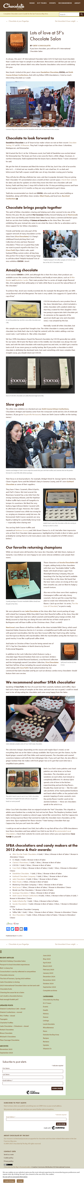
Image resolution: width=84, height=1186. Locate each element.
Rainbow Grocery (22, 530)
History (46, 1013)
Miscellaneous (48, 1027)
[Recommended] (17, 198)
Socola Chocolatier (67, 562)
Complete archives (50, 990)
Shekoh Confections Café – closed (12, 1009)
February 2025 (48, 969)
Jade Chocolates (31, 611)
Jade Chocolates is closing (10, 982)
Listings (46, 1020)
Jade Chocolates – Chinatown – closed (14, 1026)
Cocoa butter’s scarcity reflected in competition (18, 971)
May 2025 (47, 959)
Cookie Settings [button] (9, 1181)
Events (52, 3)
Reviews (46, 1041)
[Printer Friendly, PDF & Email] (12, 923)
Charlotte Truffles (6, 1023)
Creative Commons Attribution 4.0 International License (51, 1167)
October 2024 (48, 983)
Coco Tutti (16, 868)
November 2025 (6, 1049)
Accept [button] (20, 1181)
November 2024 (49, 980)
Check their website (69, 180)
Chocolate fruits (6, 989)
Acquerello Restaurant (32, 414)
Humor (45, 1017)
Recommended (65, 3)
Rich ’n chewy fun (6, 968)
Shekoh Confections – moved (11, 1012)
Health (45, 1010)
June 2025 (47, 955)
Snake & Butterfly (19, 901)
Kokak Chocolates (7, 1029)
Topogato (3, 1019)
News (45, 1031)
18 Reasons (25, 145)
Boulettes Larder (21, 280)
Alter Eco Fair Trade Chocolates (24, 854)
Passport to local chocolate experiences (15, 964)
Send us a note (9, 1154)
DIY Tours (42, 3)
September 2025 (6, 1053)
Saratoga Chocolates (20, 893)
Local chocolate (49, 1024)
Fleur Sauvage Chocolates (9, 1040)
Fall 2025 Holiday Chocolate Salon (13, 961)
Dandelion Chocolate (49, 72)
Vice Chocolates (52, 662)
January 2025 (48, 973)
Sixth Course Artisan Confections (55, 409)
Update (46, 1045)
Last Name (6, 1074)
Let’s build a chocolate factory (11, 996)
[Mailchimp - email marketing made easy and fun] (33, 1094)
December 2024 (49, 976)
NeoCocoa (72, 215)
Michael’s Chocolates (8, 1036)
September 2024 (49, 987)
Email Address (8, 1080)
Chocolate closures (7, 975)
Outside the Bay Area (51, 1034)
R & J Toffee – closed (7, 1016)
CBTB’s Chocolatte (42, 45)
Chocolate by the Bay (51, 1000)
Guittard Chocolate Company (23, 876)
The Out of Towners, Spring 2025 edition (15, 978)
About (77, 3)
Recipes (46, 1038)
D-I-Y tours (47, 1003)
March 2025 (47, 966)
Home (32, 3)
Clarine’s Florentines (20, 862)
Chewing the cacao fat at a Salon (12, 992)
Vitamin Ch (47, 1048)
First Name (6, 1068)
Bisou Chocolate (6, 1033)
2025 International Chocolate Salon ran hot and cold (19, 985)
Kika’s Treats (44, 196)
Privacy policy (8, 1161)
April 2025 (47, 962)
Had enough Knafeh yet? (9, 999)
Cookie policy (8, 1158)
